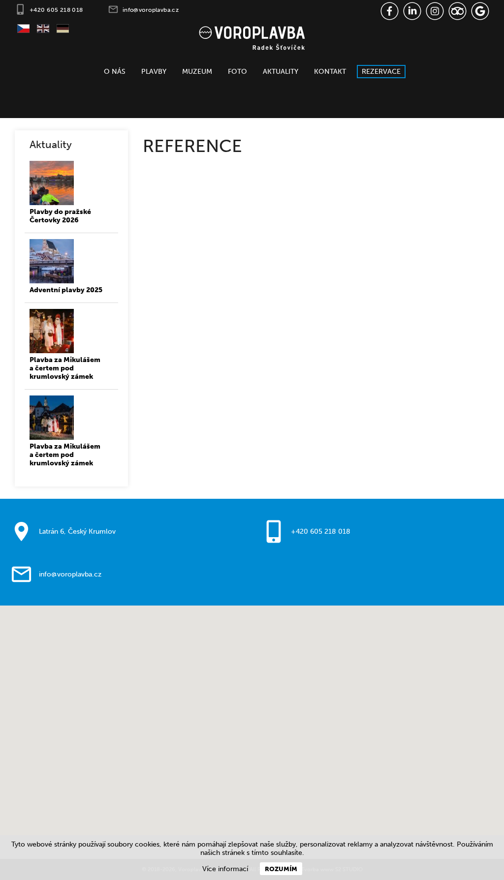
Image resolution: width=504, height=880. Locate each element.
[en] (39, 29)
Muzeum (197, 71)
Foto (237, 71)
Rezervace (381, 71)
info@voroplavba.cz (151, 9)
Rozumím (281, 869)
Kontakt (330, 71)
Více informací (225, 869)
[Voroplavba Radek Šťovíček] (252, 37)
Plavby (153, 71)
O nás (115, 71)
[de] (59, 29)
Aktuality (280, 71)
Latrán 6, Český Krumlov (77, 531)
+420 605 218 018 (56, 9)
